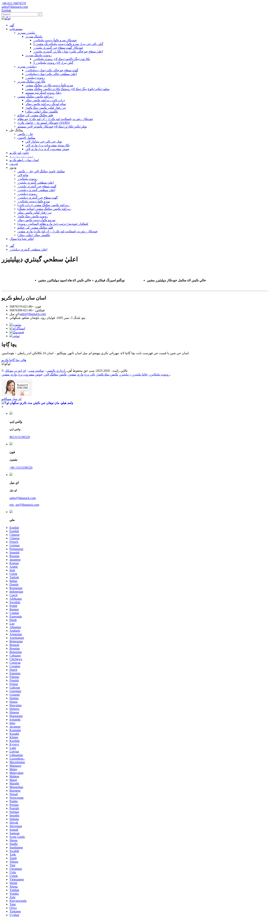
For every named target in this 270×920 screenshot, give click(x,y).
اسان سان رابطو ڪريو (24, 160)
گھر (11, 25)
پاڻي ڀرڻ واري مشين (81, 374)
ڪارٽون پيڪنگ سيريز (31, 81)
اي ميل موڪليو (11, 399)
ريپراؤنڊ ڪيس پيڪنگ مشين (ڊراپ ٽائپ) (43, 205)
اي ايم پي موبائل (15, 370)
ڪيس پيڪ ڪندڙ (107, 374)
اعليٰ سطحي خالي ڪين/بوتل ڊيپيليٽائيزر (51, 74)
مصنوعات (16, 29)
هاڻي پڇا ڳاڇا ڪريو (14, 360)
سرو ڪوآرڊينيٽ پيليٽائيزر (33, 201)
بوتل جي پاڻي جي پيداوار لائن (43, 141)
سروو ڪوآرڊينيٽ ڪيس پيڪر (36, 220)
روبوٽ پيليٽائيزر (27, 178)
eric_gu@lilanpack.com (24, 504)
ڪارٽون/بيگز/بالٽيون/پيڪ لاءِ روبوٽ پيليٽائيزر (61, 59)
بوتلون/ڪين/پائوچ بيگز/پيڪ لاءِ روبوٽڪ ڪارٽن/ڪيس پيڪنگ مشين (67, 89)
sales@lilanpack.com (33, 314)
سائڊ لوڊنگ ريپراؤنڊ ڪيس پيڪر (45, 104)
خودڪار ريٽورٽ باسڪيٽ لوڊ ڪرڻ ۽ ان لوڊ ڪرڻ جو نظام (55, 119)
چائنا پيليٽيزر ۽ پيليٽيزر (134, 374)
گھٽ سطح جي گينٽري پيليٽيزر (36, 186)
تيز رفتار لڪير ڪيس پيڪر (34, 212)
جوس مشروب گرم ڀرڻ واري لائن (47, 149)
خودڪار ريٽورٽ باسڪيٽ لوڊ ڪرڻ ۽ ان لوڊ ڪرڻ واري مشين (57, 231)
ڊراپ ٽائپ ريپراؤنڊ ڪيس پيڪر (45, 100)
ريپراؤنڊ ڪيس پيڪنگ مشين (35, 96)
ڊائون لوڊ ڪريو (19, 152)
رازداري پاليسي (56, 370)
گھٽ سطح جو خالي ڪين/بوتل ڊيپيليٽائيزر (51, 70)
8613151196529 (19, 437)
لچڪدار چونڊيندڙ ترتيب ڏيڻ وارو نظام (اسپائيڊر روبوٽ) (52, 223)
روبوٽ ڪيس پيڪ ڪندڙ (32, 216)
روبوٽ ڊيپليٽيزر (35, 77)
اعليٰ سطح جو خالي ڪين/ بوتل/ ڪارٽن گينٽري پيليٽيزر (68, 51)
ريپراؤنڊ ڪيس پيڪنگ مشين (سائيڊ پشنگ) (44, 208)
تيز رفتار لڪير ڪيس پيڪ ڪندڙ (45, 107)
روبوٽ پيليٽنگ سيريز (38, 55)
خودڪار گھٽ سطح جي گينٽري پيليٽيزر (58, 47)
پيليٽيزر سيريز (26, 32)
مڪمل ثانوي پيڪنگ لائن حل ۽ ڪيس (41, 171)
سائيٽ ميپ (36, 370)
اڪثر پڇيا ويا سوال (21, 238)
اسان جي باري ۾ (21, 156)
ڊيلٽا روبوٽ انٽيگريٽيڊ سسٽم (43, 92)
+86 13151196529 (20, 467)
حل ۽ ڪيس (25, 134)
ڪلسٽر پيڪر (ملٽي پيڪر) (41, 111)
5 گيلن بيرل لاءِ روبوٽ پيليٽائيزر (53, 62)
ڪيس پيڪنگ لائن (55, 374)
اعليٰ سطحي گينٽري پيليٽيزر (35, 182)
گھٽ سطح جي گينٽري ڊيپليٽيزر (37, 197)
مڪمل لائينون (26, 137)
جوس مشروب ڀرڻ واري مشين (22, 374)
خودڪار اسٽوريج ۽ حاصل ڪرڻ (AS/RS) (43, 122)
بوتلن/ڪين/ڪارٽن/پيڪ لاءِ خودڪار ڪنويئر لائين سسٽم (52, 126)
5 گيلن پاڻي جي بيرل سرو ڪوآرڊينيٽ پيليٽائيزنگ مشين (68, 44)
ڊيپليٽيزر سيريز (27, 66)
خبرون (13, 163)
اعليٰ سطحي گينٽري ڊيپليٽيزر (36, 190)
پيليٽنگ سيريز (33, 36)
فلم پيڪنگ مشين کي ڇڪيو (35, 115)
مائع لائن (22, 175)
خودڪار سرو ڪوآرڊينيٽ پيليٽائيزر (55, 40)
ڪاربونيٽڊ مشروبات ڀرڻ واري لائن (47, 145)
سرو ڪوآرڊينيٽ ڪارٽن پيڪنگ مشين (49, 85)
